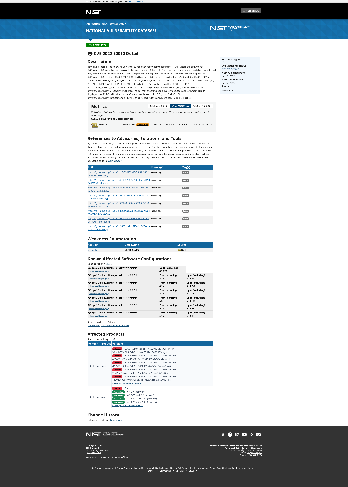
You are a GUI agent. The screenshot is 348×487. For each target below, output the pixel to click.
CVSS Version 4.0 (158, 105)
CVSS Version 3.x (180, 105)
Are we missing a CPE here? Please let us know (108, 325)
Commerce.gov (167, 470)
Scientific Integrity (225, 468)
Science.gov (181, 470)
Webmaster (91, 457)
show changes (115, 420)
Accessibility (108, 468)
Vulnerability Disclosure (157, 468)
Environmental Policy (205, 468)
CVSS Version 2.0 (201, 105)
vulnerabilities (97, 45)
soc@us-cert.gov (254, 452)
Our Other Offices (119, 457)
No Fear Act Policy (178, 468)
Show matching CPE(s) (98, 271)
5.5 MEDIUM (142, 124)
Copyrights (139, 468)
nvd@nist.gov (114, 160)
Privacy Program (124, 468)
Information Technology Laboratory (106, 23)
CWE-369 (92, 249)
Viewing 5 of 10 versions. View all (127, 405)
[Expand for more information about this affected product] (90, 366)
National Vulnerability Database (121, 30)
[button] (251, 10)
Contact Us (104, 457)
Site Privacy (96, 468)
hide (109, 264)
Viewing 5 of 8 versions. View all (127, 383)
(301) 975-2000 (93, 452)
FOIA (191, 468)
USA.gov (193, 470)
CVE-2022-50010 (230, 69)
